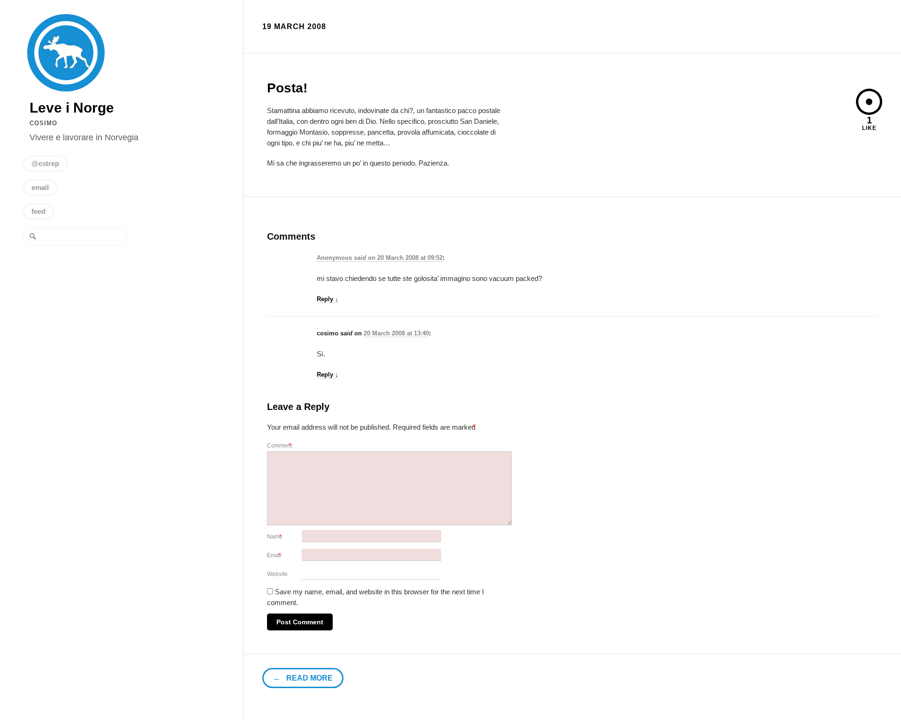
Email (275, 555)
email (40, 187)
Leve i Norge (65, 52)
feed (38, 211)
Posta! (287, 88)
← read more (303, 678)
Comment (280, 445)
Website (277, 574)
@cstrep (45, 163)
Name (275, 536)
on (347, 257)
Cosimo (43, 123)
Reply (327, 299)
